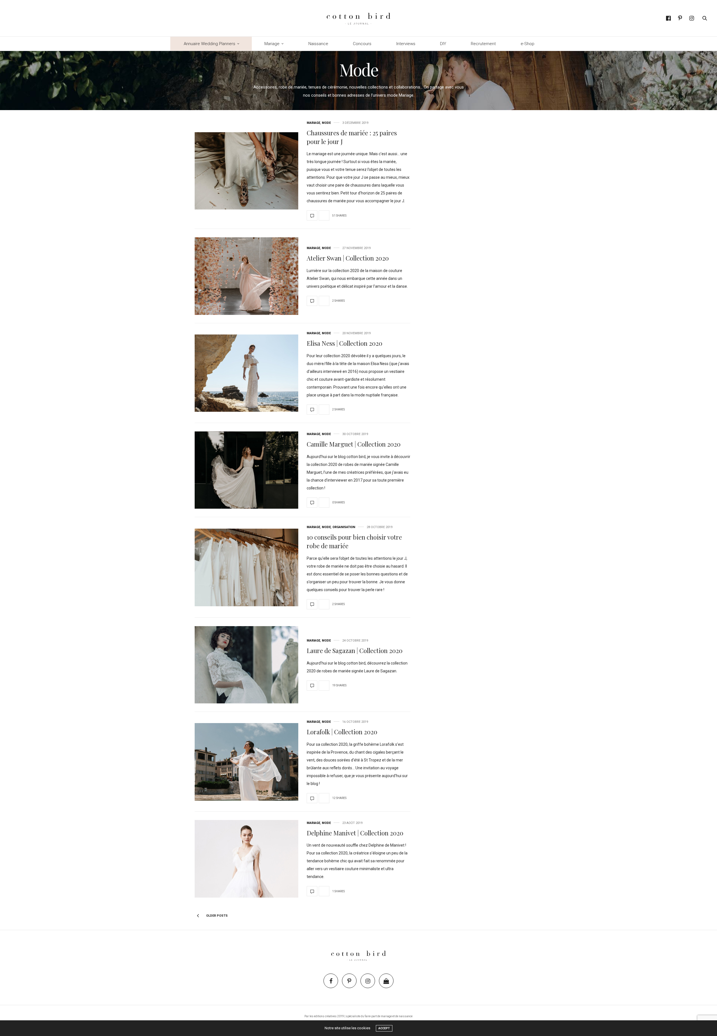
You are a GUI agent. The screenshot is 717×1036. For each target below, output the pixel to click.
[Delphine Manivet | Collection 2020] (246, 859)
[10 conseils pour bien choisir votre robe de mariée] (246, 567)
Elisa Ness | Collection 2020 (344, 343)
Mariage (272, 43)
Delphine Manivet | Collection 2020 (355, 833)
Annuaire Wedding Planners (209, 43)
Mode (326, 122)
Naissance (318, 43)
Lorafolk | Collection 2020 (342, 732)
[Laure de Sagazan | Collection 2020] (246, 665)
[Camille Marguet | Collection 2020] (246, 470)
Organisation (343, 527)
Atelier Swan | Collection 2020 (348, 258)
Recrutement (483, 43)
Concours (362, 43)
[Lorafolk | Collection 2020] (246, 762)
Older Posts (216, 915)
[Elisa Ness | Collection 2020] (246, 373)
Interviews (405, 43)
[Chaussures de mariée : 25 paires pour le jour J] (246, 171)
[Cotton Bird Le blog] (358, 18)
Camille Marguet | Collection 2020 (354, 444)
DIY (443, 43)
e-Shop (527, 43)
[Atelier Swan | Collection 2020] (246, 276)
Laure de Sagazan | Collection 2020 (354, 650)
